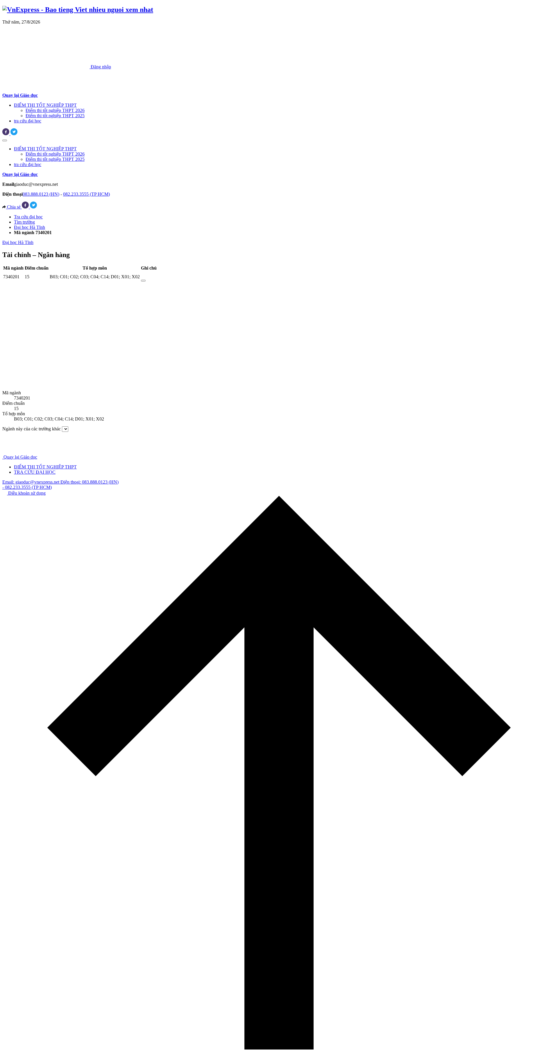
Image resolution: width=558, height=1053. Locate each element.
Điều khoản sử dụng (26, 493)
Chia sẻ (14, 206)
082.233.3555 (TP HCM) (86, 194)
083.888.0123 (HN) (41, 194)
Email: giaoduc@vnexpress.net (31, 482)
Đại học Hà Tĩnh (29, 227)
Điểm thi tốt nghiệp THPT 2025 (55, 115)
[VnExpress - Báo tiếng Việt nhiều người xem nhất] (77, 9)
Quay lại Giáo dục (20, 457)
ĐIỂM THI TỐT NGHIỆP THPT (45, 105)
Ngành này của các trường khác (31, 428)
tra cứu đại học (27, 120)
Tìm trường (24, 222)
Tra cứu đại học (28, 216)
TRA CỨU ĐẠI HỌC (35, 472)
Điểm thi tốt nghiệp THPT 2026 (55, 110)
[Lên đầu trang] (279, 1047)
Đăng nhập (100, 66)
